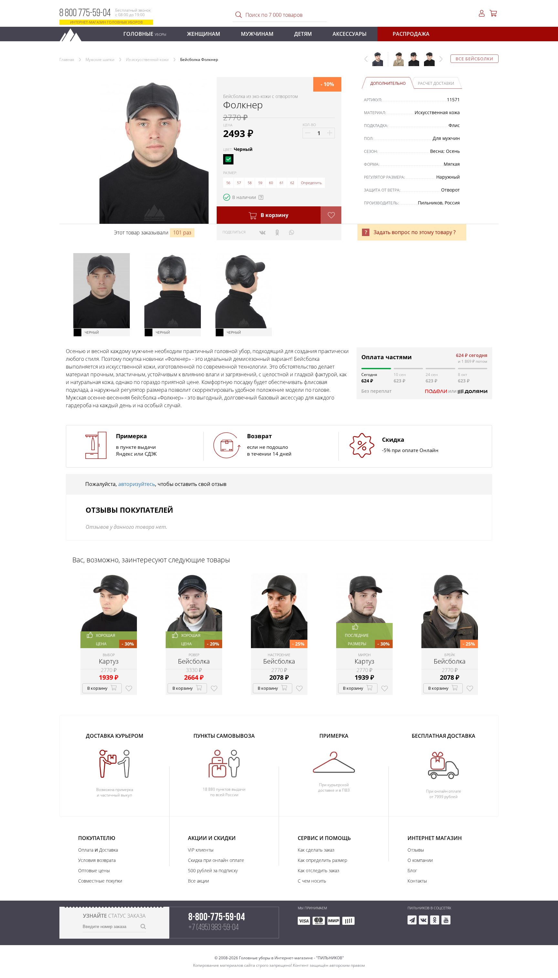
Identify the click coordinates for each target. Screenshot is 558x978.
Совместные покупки (100, 881)
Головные (144, 33)
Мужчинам (257, 33)
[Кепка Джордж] (427, 62)
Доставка (108, 850)
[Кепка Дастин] (396, 62)
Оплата (85, 850)
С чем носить (312, 881)
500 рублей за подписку (213, 870)
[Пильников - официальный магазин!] (73, 33)
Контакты (417, 881)
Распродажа (411, 33)
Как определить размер (322, 860)
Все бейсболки (474, 59)
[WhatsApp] (291, 232)
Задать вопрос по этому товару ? (415, 232)
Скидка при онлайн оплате (216, 860)
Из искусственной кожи (147, 59)
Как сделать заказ (316, 850)
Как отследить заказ (318, 870)
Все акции (198, 881)
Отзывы (416, 850)
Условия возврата (97, 860)
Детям (303, 33)
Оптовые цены (94, 870)
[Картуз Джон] (411, 62)
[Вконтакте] (262, 232)
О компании (420, 860)
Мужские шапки (100, 59)
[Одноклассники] (277, 232)
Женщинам (203, 33)
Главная (66, 59)
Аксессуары (350, 33)
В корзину (273, 215)
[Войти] (482, 13)
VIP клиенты (200, 850)
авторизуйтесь (136, 484)
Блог (412, 870)
